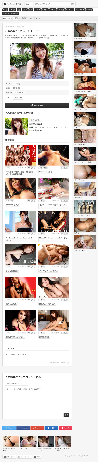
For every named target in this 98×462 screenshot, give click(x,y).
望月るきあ (19, 92)
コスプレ (45, 10)
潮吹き (25, 10)
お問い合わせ (10, 457)
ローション (69, 10)
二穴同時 (89, 10)
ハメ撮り (37, 10)
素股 (30, 10)
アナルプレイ (80, 10)
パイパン (53, 10)
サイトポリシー (26, 457)
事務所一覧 (14, 13)
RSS (38, 457)
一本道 (17, 84)
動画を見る (38, 105)
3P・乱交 (61, 10)
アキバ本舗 (43, 168)
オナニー (18, 98)
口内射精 (12, 10)
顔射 (19, 10)
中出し (5, 10)
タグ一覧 (6, 13)
